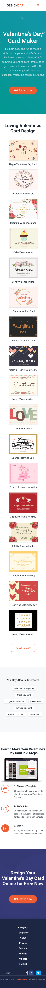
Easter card (35, 714)
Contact (23, 964)
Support (23, 948)
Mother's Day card (16, 714)
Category (23, 927)
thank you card (24, 695)
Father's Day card (24, 708)
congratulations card (15, 701)
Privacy (23, 943)
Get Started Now (23, 90)
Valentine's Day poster (24, 688)
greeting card (36, 701)
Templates (23, 932)
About (23, 938)
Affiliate (23, 958)
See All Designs (23, 648)
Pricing (23, 953)
